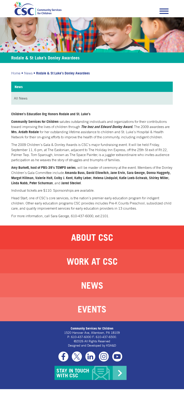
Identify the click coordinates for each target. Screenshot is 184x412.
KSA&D (111, 345)
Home (15, 73)
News (28, 73)
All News (20, 98)
